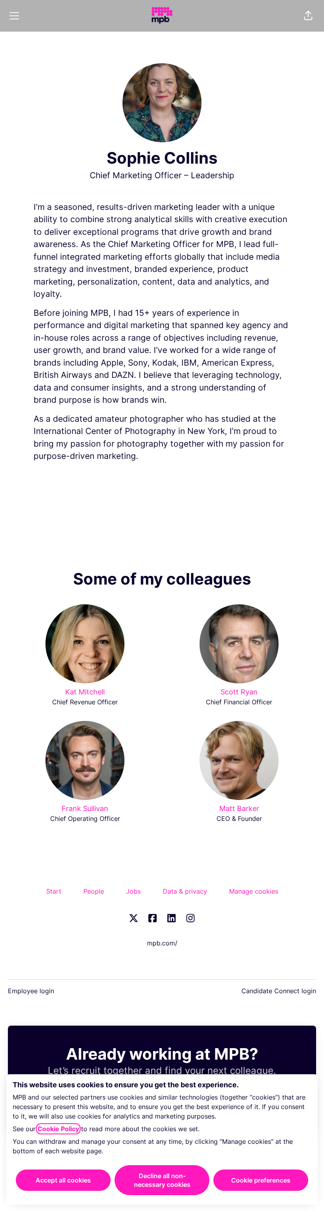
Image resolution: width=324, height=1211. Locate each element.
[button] (308, 16)
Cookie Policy (58, 1129)
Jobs (133, 891)
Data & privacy (185, 891)
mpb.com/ (162, 943)
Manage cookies (253, 891)
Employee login (31, 991)
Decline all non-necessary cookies (162, 1180)
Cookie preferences (260, 1180)
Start (53, 891)
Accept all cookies (63, 1180)
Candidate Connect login (278, 991)
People (93, 891)
